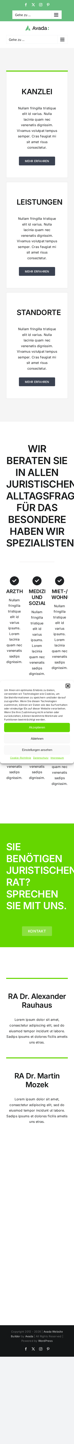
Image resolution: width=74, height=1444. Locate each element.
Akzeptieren (37, 727)
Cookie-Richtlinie (20, 757)
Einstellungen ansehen (37, 750)
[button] (68, 686)
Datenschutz (41, 757)
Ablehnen (37, 738)
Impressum (57, 757)
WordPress (45, 1340)
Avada (29, 1336)
